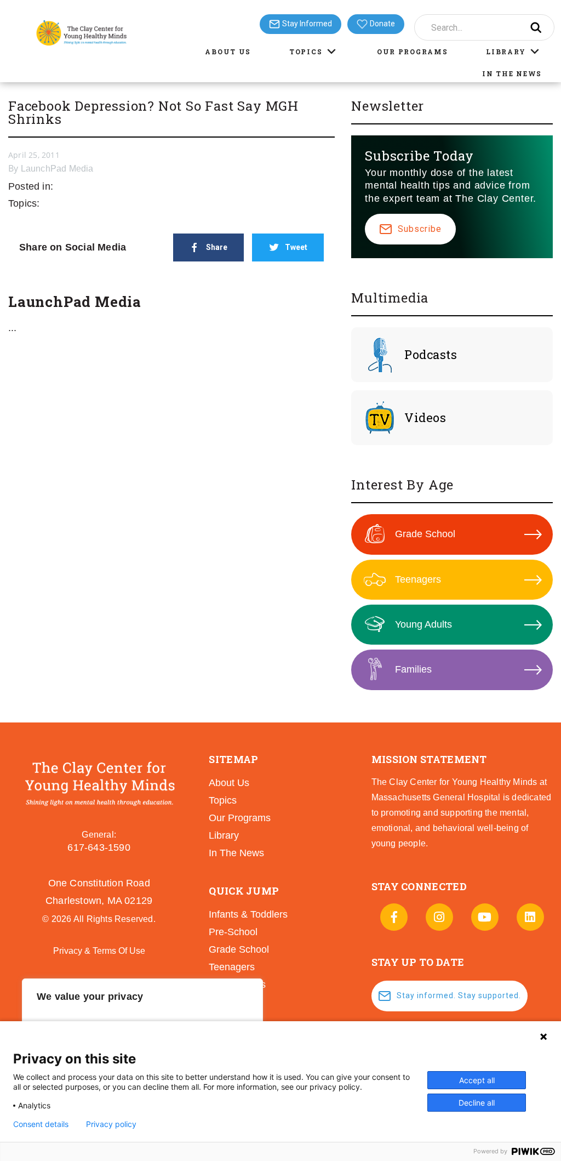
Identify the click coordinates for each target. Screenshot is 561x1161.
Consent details (40, 1124)
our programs (240, 817)
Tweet (296, 247)
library (224, 835)
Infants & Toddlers (248, 914)
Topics (305, 51)
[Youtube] (485, 917)
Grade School (425, 533)
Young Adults (423, 624)
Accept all (477, 1080)
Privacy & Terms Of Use (99, 950)
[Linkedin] (530, 917)
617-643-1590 (98, 847)
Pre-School (233, 931)
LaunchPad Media (57, 168)
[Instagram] (439, 917)
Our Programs (412, 51)
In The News (512, 73)
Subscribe (420, 229)
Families (413, 669)
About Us (228, 51)
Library (505, 51)
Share (216, 247)
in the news (236, 852)
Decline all (477, 1102)
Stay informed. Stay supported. (459, 995)
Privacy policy (111, 1124)
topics (223, 800)
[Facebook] (394, 917)
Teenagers (418, 579)
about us (229, 782)
